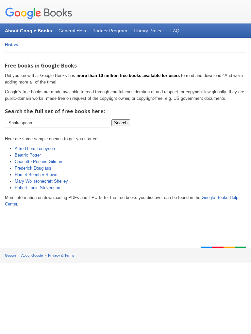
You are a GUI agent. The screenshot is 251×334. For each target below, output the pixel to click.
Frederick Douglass (33, 168)
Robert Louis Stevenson (37, 187)
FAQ (174, 30)
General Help (72, 30)
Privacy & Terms (61, 255)
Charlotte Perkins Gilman (38, 161)
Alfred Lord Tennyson (35, 148)
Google (10, 255)
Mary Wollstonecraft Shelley (41, 181)
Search (120, 122)
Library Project (149, 30)
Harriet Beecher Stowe (36, 174)
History (11, 44)
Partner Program (109, 30)
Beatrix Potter (28, 155)
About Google (32, 255)
